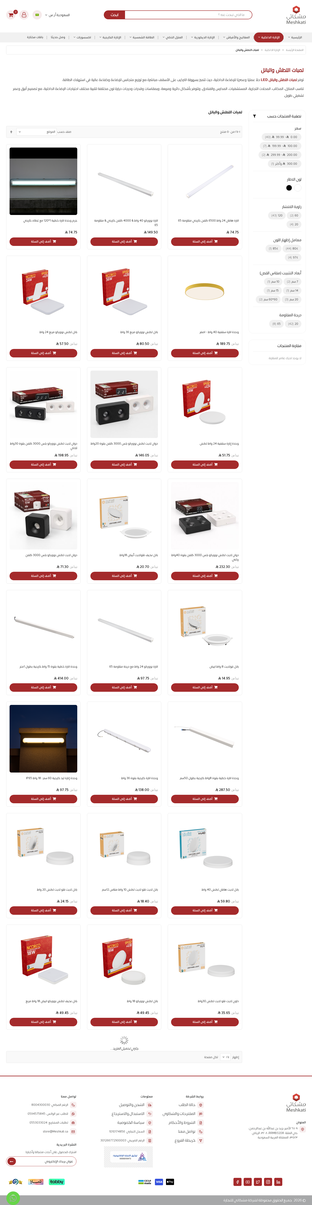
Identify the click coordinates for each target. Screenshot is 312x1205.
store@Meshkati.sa (55, 1131)
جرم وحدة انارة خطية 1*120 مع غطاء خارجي (50, 220)
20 (294, 224)
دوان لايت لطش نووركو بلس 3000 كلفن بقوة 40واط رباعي (205, 557)
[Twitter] (258, 1182)
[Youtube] (248, 1182)
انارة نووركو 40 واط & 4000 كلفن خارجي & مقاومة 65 (126, 222)
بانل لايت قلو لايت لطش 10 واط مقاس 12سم (130, 889)
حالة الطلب (187, 1105)
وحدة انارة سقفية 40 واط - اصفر (219, 332)
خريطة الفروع (185, 1140)
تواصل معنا (186, 1131)
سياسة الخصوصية (131, 1123)
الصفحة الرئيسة (295, 50)
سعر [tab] (298, 128)
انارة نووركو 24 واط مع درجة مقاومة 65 (133, 666)
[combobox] (179, 14)
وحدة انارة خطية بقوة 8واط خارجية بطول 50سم (209, 778)
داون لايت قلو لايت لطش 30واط (218, 1001)
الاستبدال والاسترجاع (128, 1114)
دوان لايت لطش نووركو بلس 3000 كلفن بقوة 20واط (124, 443)
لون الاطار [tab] (294, 179)
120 (277, 215)
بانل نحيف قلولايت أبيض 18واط (138, 555)
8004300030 (40, 1105)
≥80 (292, 248)
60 (294, 215)
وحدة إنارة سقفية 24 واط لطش (219, 443)
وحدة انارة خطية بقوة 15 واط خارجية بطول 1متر (48, 666)
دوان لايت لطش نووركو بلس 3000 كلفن (51, 555)
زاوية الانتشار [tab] (291, 207)
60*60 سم (268, 299)
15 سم (273, 290)
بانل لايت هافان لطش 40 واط (220, 889)
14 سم (292, 290)
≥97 (293, 257)
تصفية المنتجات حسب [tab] (284, 116)
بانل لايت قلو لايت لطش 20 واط (57, 889)
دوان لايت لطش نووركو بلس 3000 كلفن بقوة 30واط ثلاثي (43, 445)
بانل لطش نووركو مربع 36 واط (139, 332)
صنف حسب (64, 132)
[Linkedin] (278, 1182)
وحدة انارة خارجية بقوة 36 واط (139, 778)
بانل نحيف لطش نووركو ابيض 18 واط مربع (51, 1001)
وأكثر (284, 163)
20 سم (292, 299)
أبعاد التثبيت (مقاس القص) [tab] (280, 273)
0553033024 (38, 1122)
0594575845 (36, 1114)
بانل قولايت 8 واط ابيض (224, 666)
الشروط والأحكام (182, 1123)
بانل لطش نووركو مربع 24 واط (58, 332)
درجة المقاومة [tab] (290, 315)
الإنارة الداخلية (272, 50)
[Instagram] (268, 1182)
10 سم (273, 281)
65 (277, 323)
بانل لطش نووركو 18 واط (142, 1001)
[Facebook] (237, 1182)
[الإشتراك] (11, 1161)
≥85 (274, 248)
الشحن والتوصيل (132, 1105)
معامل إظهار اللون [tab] (287, 240)
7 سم (293, 281)
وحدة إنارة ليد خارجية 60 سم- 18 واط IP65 (51, 778)
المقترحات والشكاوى (179, 1114)
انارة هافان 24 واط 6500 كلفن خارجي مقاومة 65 (208, 220)
